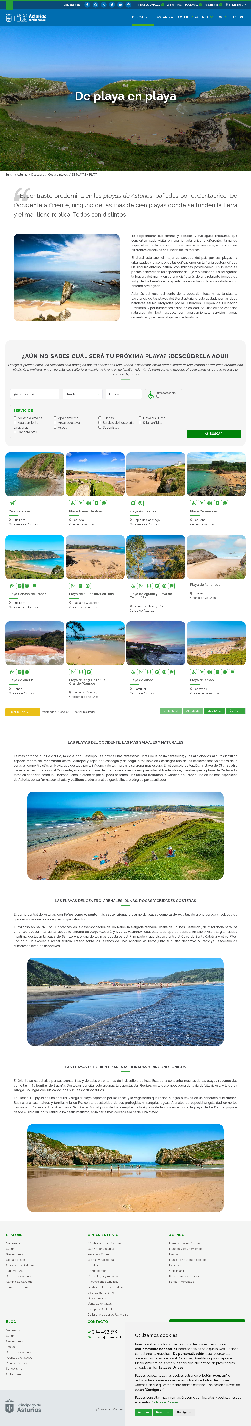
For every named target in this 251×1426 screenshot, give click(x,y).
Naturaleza (13, 1243)
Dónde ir (93, 1265)
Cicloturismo (14, 1374)
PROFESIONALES (149, 4)
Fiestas (174, 1254)
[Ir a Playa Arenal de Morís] (95, 474)
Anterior (192, 710)
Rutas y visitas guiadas (184, 1276)
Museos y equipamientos (186, 1248)
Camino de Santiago (19, 1281)
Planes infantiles (16, 1363)
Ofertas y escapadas (101, 1259)
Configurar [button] (184, 1412)
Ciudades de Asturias (20, 1265)
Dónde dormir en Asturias (104, 1243)
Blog (11, 1322)
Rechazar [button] (163, 1412)
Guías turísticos (98, 1298)
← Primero (171, 710)
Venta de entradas (100, 1303)
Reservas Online (99, 1254)
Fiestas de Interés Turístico (105, 1287)
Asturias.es (211, 4)
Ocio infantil (177, 1270)
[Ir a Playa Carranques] (216, 474)
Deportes (175, 1265)
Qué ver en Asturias (101, 1248)
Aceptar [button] (143, 1412)
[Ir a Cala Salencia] (34, 474)
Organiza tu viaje (105, 1235)
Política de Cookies (164, 1402)
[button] (239, 4)
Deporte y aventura (18, 1276)
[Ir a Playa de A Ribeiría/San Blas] (95, 557)
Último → (235, 710)
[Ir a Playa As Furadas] (155, 474)
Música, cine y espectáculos (187, 1259)
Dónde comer (97, 1270)
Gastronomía (14, 1254)
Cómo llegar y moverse (103, 1276)
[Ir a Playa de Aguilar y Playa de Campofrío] (155, 557)
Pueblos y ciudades (19, 1357)
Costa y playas (16, 1259)
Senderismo (14, 1368)
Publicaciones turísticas (103, 1281)
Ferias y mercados (181, 1281)
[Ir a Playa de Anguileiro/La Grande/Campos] (95, 643)
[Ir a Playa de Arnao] (155, 643)
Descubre (15, 1235)
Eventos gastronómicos (184, 1243)
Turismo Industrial (17, 1287)
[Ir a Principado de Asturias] (23, 1406)
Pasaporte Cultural (100, 1309)
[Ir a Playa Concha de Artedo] (34, 557)
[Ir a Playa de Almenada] (216, 557)
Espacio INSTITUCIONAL (182, 4)
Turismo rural (14, 1270)
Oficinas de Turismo (101, 1292)
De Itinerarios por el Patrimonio (108, 1314)
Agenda (176, 1235)
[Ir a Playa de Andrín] (34, 643)
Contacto (98, 1322)
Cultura (10, 1248)
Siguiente (214, 710)
